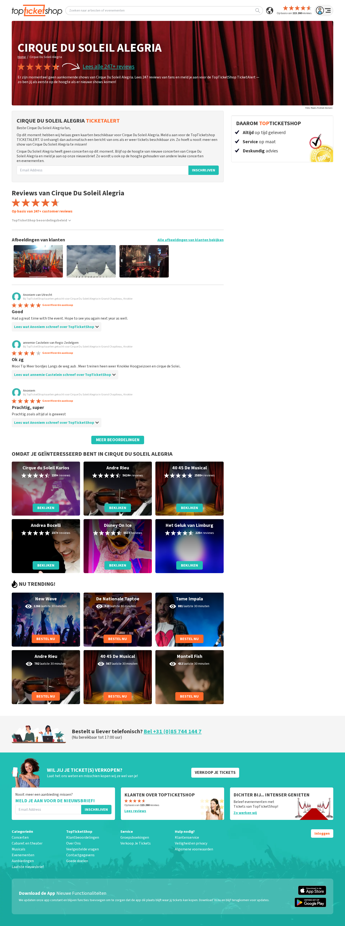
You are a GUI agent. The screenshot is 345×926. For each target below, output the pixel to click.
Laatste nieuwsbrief (28, 866)
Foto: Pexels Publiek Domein (319, 108)
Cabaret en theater (27, 843)
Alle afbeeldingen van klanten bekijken (190, 240)
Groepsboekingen (134, 837)
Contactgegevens (80, 855)
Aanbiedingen (23, 861)
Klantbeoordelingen (82, 837)
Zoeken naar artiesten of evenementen (97, 10)
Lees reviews (135, 811)
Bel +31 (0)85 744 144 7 (173, 731)
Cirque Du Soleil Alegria (46, 57)
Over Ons (73, 843)
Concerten (20, 837)
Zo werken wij (245, 812)
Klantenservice (187, 837)
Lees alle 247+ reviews (108, 66)
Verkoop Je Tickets (135, 843)
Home (22, 57)
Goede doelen (77, 861)
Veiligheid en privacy (191, 843)
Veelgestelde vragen (82, 849)
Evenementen (23, 855)
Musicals (18, 849)
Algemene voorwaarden (194, 849)
